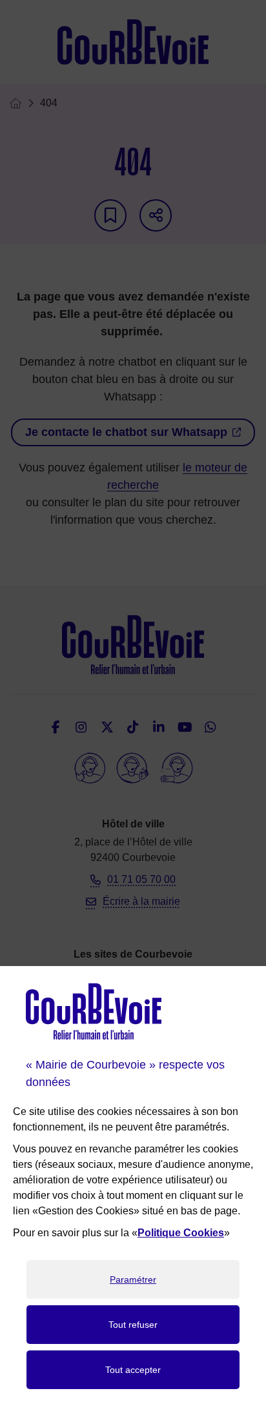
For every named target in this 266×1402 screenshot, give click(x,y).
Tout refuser (133, 1324)
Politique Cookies (181, 1232)
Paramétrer (133, 1279)
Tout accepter (133, 1370)
